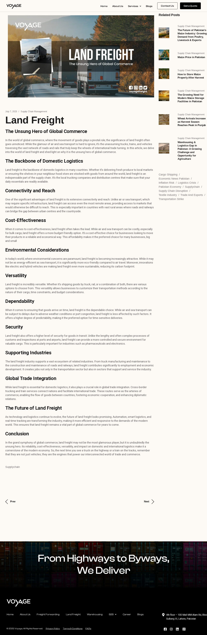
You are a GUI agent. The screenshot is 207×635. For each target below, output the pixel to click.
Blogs (149, 6)
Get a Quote (190, 6)
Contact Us (167, 6)
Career (127, 614)
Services (133, 6)
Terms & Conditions (72, 628)
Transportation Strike (171, 199)
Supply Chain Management (34, 111)
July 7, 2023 (11, 111)
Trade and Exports (191, 194)
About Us (117, 6)
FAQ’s (88, 628)
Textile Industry (168, 194)
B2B (111, 614)
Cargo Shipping (168, 174)
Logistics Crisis (187, 182)
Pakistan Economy (170, 186)
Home (103, 6)
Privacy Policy (53, 628)
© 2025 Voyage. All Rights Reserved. (25, 628)
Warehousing (95, 614)
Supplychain (12, 466)
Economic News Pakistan (174, 178)
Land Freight (73, 614)
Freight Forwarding (48, 614)
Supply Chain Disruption (173, 190)
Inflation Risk (166, 182)
